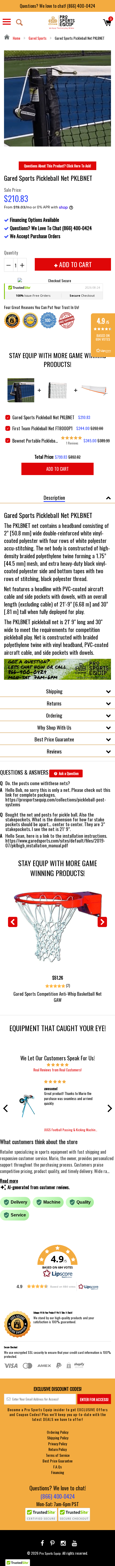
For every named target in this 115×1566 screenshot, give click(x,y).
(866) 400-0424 (57, 1496)
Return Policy (57, 1449)
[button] (6, 1108)
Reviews (54, 751)
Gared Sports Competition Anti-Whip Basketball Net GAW (57, 996)
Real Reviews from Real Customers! (57, 1069)
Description (54, 497)
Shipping (54, 691)
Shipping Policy (57, 1437)
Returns (54, 703)
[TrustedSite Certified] (41, 1514)
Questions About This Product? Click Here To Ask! (57, 165)
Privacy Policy (57, 1443)
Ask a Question (68, 773)
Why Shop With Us (54, 727)
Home (16, 38)
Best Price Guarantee (54, 739)
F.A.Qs (57, 1466)
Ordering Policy (57, 1432)
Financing (57, 1472)
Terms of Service (58, 1455)
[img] (57, 1064)
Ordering (54, 715)
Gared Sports (38, 38)
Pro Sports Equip (50, 1553)
